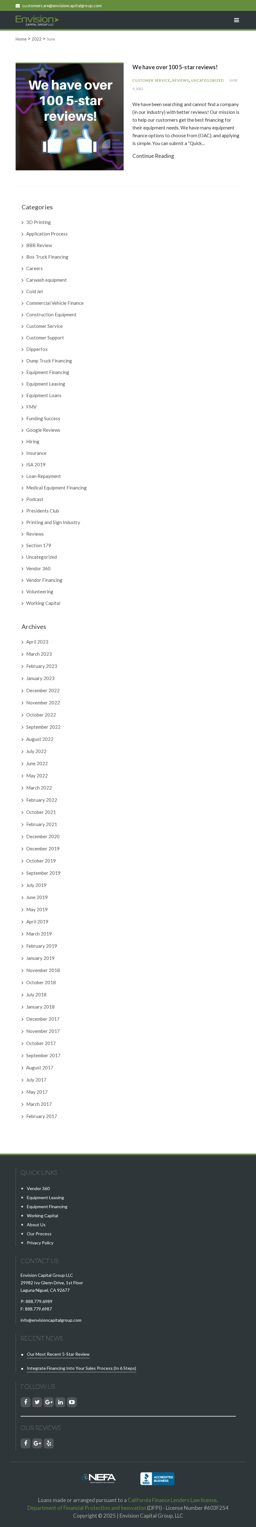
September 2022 (43, 727)
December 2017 (43, 1019)
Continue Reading (153, 156)
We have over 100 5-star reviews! (175, 67)
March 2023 (39, 654)
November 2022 (43, 702)
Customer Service (151, 80)
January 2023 (40, 678)
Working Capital (43, 603)
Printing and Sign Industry (53, 522)
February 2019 (41, 946)
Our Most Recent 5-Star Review (58, 1354)
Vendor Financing (44, 580)
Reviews (180, 80)
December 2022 (43, 690)
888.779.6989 (39, 1301)
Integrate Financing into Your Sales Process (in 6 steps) (81, 1368)
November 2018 (43, 970)
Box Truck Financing (47, 257)
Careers (34, 268)
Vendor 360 (38, 568)
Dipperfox (37, 349)
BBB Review (39, 245)
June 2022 (37, 763)
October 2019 (41, 860)
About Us (36, 1224)
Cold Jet (34, 291)
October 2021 (41, 812)
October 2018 (41, 982)
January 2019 (40, 958)
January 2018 (40, 1006)
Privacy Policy (40, 1242)
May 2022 (37, 775)
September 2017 (43, 1055)
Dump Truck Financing (49, 360)
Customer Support (45, 337)
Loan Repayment (43, 476)
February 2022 (41, 800)
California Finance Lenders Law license (172, 1500)
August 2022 (39, 739)
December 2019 (43, 848)
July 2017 (36, 1079)
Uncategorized (207, 80)
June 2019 (37, 897)
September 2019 (43, 873)
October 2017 (41, 1043)
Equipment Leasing (45, 384)
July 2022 (36, 751)
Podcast (34, 499)
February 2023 (41, 666)
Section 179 (38, 545)
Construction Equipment (51, 314)
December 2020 (43, 836)
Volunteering (39, 591)
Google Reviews (43, 430)
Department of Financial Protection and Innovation (86, 1508)
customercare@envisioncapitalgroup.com (62, 5)
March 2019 (39, 933)
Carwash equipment (46, 280)
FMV (31, 407)
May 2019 (37, 909)
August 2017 (39, 1067)
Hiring (32, 441)
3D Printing (38, 222)
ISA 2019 (36, 464)
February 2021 (41, 824)
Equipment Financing (47, 372)
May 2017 (37, 1092)
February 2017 (41, 1116)
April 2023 (37, 641)
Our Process (39, 1233)
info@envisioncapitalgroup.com (51, 1320)
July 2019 (36, 885)
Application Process (47, 233)
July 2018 (36, 994)
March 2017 (39, 1104)
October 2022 (41, 714)
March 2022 (39, 787)
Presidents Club (42, 510)
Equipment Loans (44, 395)
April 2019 (37, 921)
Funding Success (43, 418)
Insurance (36, 453)
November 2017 (43, 1031)
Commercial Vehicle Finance (55, 303)
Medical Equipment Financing (56, 487)
